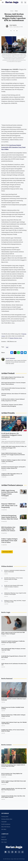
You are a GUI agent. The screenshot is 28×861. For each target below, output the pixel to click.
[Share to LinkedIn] (22, 352)
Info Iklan (3, 829)
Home (11, 10)
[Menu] (2, 2)
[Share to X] (15, 352)
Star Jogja (4, 842)
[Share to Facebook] (11, 352)
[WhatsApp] (22, 852)
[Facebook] (5, 852)
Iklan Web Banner (5, 826)
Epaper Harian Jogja (16, 338)
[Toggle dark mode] (25, 2)
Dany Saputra (13, 25)
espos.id (3, 837)
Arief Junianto (10, 358)
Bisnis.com (4, 839)
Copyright (4, 821)
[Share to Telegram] (25, 352)
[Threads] (19, 852)
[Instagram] (12, 852)
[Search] (22, 2)
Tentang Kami (4, 816)
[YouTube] (15, 852)
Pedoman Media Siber (6, 819)
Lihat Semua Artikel (7, 551)
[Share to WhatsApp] (18, 352)
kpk (7, 347)
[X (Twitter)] (9, 852)
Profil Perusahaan (5, 824)
